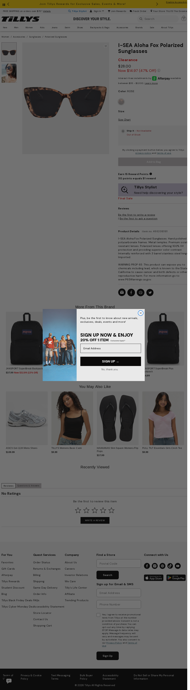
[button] (186, 337)
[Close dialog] (140, 313)
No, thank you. (109, 369)
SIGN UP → (110, 361)
